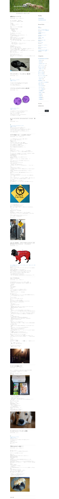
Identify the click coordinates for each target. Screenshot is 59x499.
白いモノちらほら (40, 42)
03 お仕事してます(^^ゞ (42, 63)
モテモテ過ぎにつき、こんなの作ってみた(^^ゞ (21, 134)
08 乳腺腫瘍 (40, 97)
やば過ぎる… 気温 (40, 37)
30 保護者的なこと (40, 80)
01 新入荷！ (40, 60)
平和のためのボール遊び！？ (16, 446)
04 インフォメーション (42, 65)
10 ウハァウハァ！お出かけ (42, 75)
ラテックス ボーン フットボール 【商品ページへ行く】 (14, 80)
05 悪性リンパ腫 (41, 92)
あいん (17, 18)
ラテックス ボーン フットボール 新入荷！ (20, 73)
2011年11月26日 (12, 121)
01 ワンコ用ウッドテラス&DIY (43, 82)
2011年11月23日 (12, 245)
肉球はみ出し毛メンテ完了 (41, 40)
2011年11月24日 (12, 136)
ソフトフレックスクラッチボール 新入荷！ (20, 88)
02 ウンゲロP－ (41, 87)
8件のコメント (22, 136)
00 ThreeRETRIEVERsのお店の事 (42, 58)
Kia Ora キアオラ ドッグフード (42, 47)
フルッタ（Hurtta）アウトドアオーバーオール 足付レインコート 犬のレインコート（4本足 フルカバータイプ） (22, 265)
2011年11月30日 (12, 18)
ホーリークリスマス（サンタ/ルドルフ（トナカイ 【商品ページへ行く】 (17, 126)
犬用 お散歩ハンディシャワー (42, 35)
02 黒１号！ (40, 70)
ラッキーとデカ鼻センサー (16, 366)
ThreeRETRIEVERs (41, 18)
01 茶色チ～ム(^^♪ (41, 68)
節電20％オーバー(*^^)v (15, 16)
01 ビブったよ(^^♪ (41, 77)
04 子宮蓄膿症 (41, 90)
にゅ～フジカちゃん (14, 278)
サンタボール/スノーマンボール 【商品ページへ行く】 (14, 437)
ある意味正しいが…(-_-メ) (41, 32)
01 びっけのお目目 (41, 85)
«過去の (12, 497)
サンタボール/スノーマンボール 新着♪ (19, 431)
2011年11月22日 (12, 367)
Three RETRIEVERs (19, 6)
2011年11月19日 (12, 432)
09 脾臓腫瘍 (40, 99)
